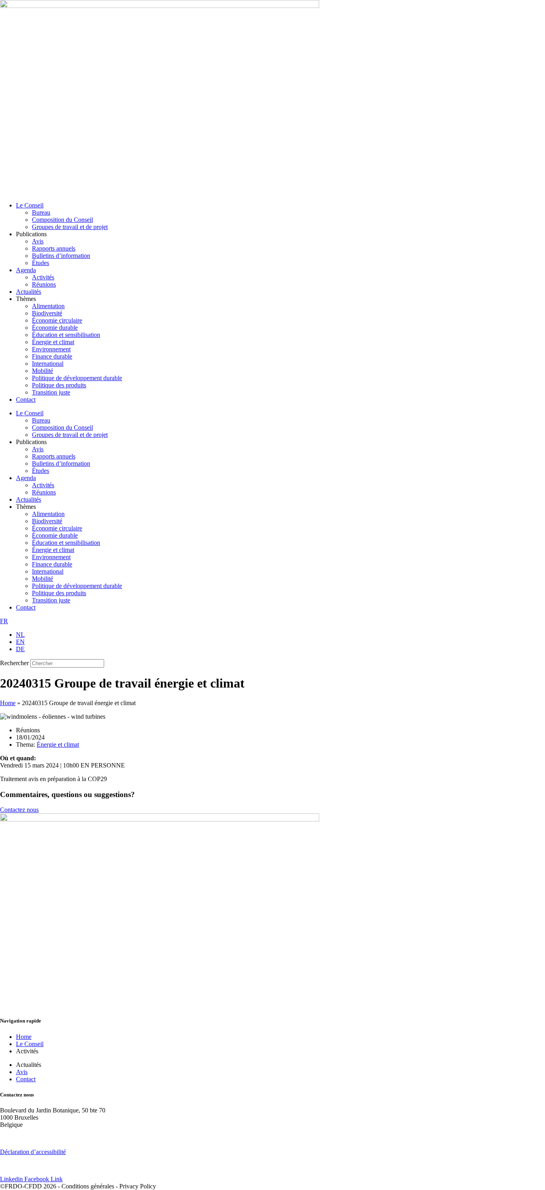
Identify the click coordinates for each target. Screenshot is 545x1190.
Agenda (26, 270)
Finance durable (52, 356)
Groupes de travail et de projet (70, 226)
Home (8, 703)
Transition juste (51, 392)
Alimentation (48, 306)
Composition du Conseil (62, 219)
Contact (26, 399)
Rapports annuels (53, 248)
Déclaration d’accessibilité (33, 1151)
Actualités (28, 291)
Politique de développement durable (77, 378)
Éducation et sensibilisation (66, 334)
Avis (37, 241)
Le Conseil (29, 205)
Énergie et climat (53, 342)
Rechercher (15, 663)
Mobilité (42, 370)
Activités (43, 277)
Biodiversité (47, 313)
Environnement (51, 349)
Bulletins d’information (61, 255)
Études (40, 262)
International (47, 363)
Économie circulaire (57, 320)
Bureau (41, 212)
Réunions (44, 284)
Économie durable (55, 327)
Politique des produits (59, 385)
